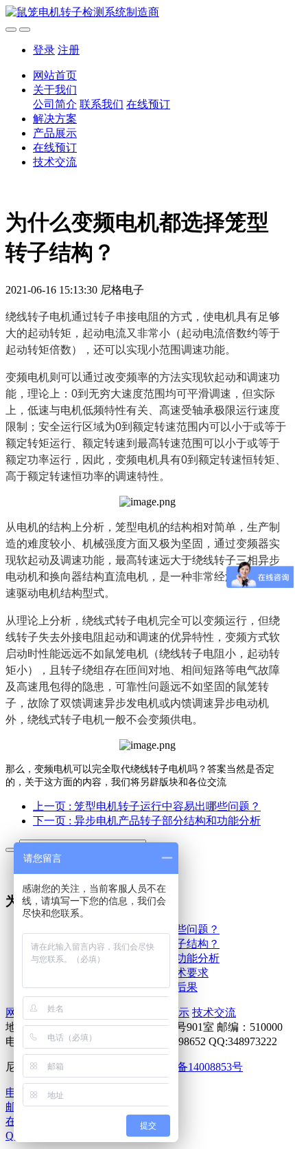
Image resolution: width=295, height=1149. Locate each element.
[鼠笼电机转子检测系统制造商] (147, 13)
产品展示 (55, 133)
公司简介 (55, 104)
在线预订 (148, 104)
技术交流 (55, 162)
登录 (44, 50)
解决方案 (55, 118)
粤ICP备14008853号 (196, 1067)
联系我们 (101, 104)
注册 (69, 50)
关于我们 (55, 90)
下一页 (147, 821)
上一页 (147, 806)
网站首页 (55, 75)
